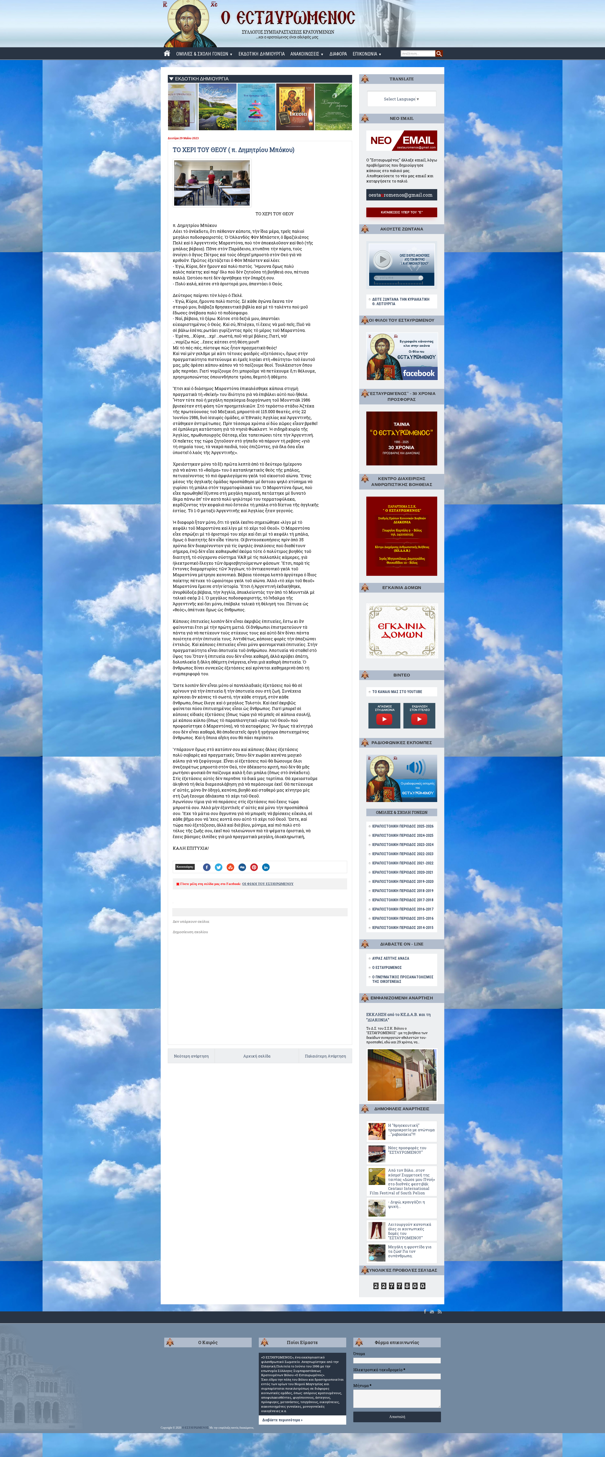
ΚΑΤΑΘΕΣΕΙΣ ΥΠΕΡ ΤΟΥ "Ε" (402, 212)
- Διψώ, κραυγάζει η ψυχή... (406, 1204)
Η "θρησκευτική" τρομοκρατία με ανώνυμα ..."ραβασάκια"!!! (411, 1130)
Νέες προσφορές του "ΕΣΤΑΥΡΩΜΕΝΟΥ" (407, 1150)
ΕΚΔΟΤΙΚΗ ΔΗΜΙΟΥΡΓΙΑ (261, 54)
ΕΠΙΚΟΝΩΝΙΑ (367, 54)
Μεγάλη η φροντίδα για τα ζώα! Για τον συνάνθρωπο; (409, 1251)
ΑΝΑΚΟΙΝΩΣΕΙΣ (307, 54)
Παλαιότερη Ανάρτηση (325, 1056)
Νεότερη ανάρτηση (191, 1056)
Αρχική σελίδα (256, 1056)
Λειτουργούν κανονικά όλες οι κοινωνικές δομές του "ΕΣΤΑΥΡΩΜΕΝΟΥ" (409, 1231)
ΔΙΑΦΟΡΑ (338, 54)
